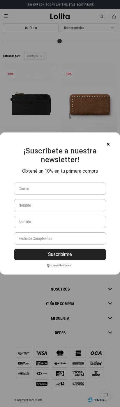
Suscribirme (60, 254)
